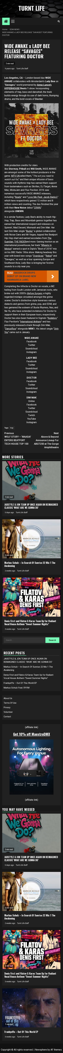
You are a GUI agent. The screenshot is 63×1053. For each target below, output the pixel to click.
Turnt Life (31, 8)
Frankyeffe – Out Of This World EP (20, 683)
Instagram (31, 352)
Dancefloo (10, 328)
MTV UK (15, 175)
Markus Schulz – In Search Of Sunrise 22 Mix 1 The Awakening (29, 564)
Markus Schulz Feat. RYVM (16, 687)
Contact (7, 716)
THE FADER (20, 241)
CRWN (37, 207)
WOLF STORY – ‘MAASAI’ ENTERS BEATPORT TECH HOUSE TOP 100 (17, 438)
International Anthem (30, 321)
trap (11, 428)
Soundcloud (31, 348)
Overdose (38, 255)
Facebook (32, 341)
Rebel (49, 255)
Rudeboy (52, 318)
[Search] (59, 21)
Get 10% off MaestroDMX (31, 734)
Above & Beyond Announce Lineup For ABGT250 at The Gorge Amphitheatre (46, 440)
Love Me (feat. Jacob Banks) (42, 197)
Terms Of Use (10, 703)
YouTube (31, 418)
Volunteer (8, 712)
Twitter (31, 345)
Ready (18, 197)
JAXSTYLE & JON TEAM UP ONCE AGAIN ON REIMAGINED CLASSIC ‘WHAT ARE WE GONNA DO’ (31, 506)
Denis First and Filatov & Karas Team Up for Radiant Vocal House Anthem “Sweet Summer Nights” (30, 622)
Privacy (7, 707)
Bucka (29, 231)
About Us (8, 698)
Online (31, 401)
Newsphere (41, 1049)
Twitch (31, 415)
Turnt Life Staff (22, 69)
